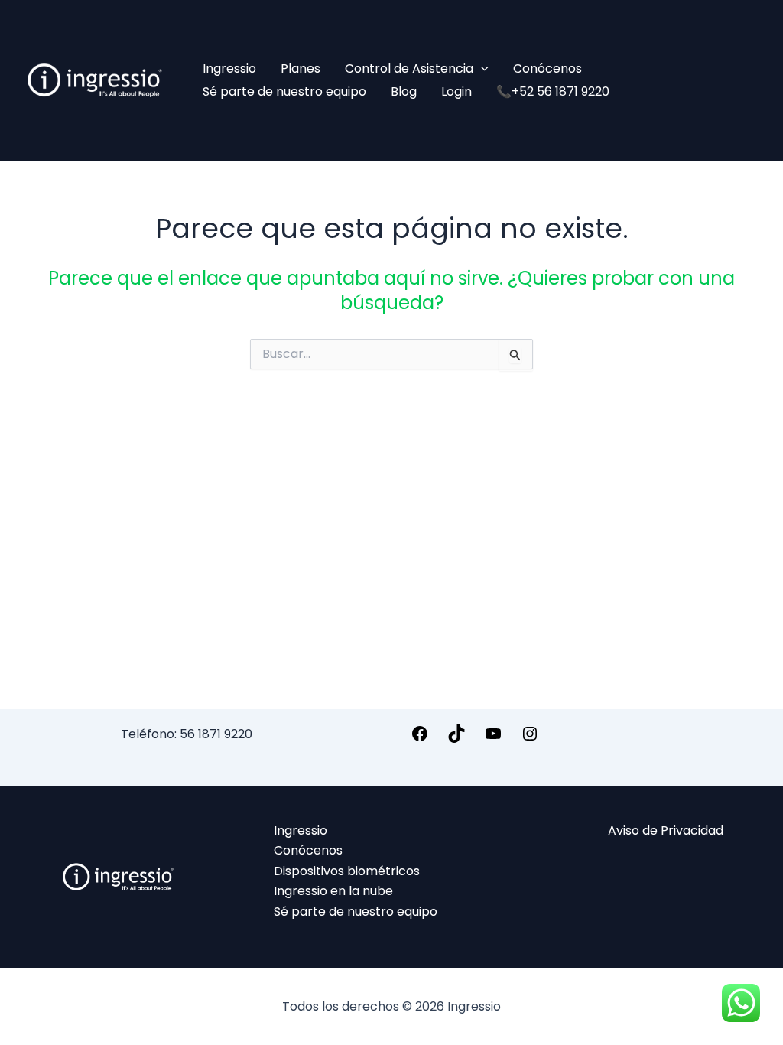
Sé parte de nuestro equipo (284, 91)
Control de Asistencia (409, 68)
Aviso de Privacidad (665, 830)
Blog (404, 91)
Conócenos (547, 68)
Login (456, 91)
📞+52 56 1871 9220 (552, 91)
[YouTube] (493, 738)
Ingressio (229, 68)
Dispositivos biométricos (347, 871)
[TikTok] (456, 738)
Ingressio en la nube (333, 891)
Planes (300, 68)
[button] (481, 68)
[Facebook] (420, 738)
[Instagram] (530, 738)
